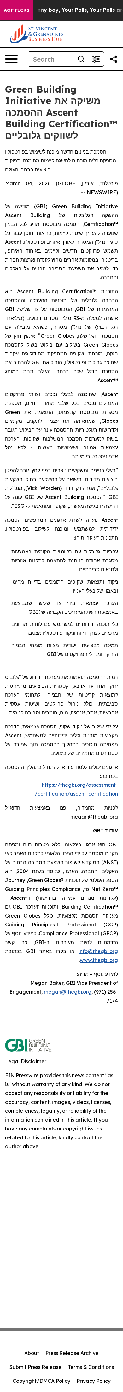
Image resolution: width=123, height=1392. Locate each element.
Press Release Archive (72, 1353)
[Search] (81, 59)
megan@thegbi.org (67, 992)
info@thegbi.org (98, 951)
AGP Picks (16, 10)
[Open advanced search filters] (96, 59)
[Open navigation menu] (11, 59)
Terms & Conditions (91, 1367)
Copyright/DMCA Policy (41, 1381)
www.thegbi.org (99, 960)
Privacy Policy (94, 1381)
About (31, 1353)
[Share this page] (113, 59)
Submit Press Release (35, 1367)
